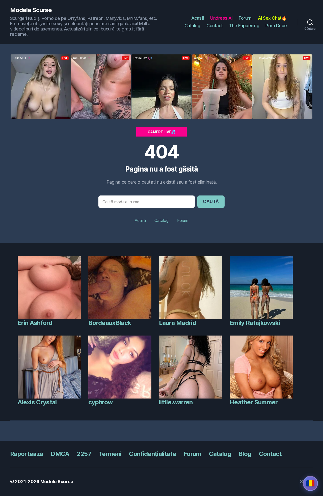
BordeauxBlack (109, 322)
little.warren (176, 402)
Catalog (192, 25)
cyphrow (100, 402)
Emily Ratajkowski (255, 322)
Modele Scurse (31, 10)
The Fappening (244, 25)
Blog (244, 453)
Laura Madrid (177, 322)
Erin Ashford (35, 322)
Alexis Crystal (37, 402)
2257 (84, 453)
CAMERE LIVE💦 (161, 132)
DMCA (60, 453)
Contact (214, 25)
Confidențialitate (152, 453)
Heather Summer (254, 402)
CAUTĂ (211, 201)
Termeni (110, 453)
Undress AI (221, 18)
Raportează (26, 453)
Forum (245, 18)
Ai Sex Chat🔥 (272, 18)
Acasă (197, 18)
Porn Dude (276, 25)
